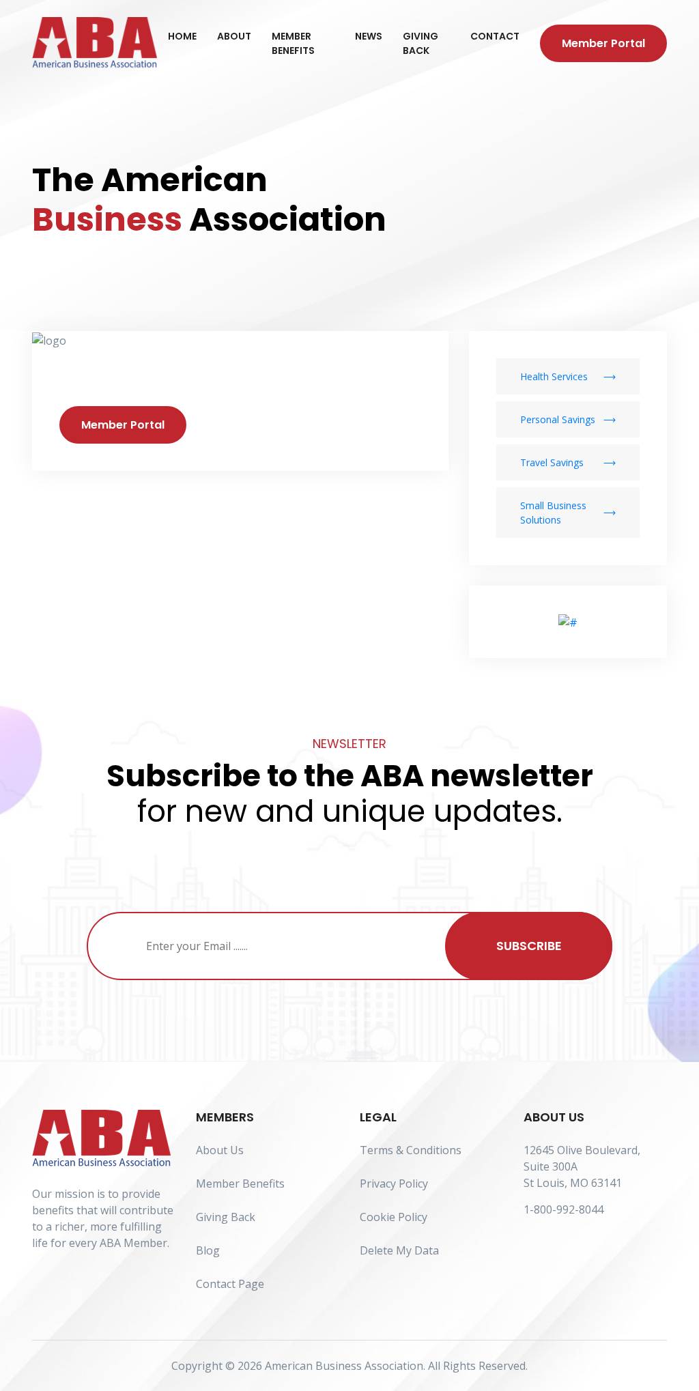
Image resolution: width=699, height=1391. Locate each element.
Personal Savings (557, 419)
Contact (494, 36)
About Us (220, 1150)
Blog (208, 1250)
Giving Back (420, 43)
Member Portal (603, 43)
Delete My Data (399, 1250)
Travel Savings (552, 462)
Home (182, 36)
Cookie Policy (393, 1216)
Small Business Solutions (553, 512)
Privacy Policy (394, 1183)
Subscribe (529, 945)
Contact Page (230, 1283)
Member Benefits (293, 43)
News (368, 36)
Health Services (554, 376)
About (234, 36)
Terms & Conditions (410, 1150)
